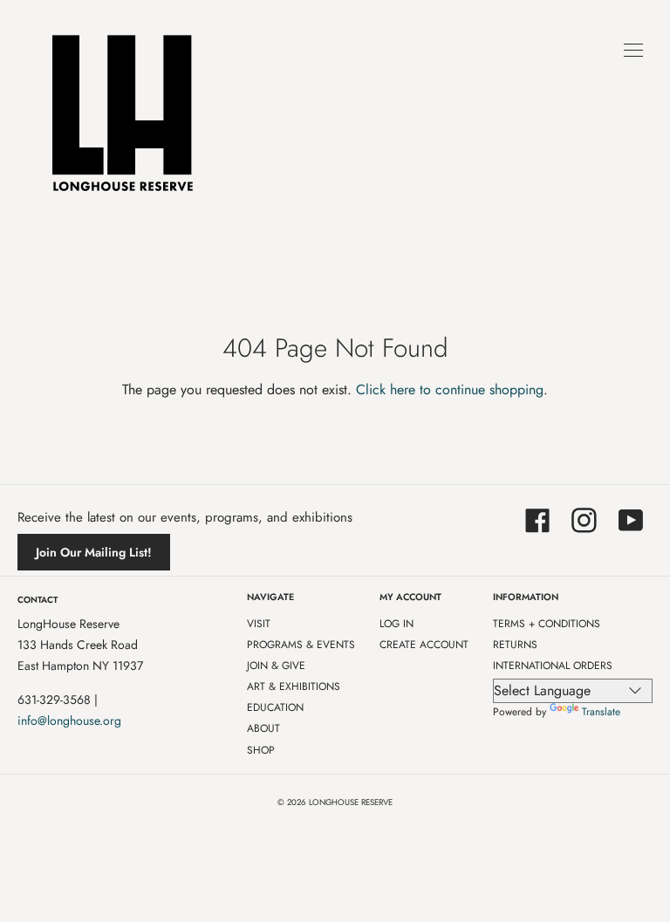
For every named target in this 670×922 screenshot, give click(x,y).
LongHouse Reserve (351, 802)
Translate (601, 712)
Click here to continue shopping (450, 389)
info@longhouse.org (69, 720)
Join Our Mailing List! (94, 552)
